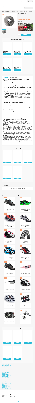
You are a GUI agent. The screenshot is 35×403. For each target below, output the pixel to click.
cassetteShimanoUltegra (6, 383)
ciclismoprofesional (5, 367)
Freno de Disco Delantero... (25, 321)
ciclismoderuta (4, 366)
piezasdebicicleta (5, 368)
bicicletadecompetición (6, 379)
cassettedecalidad (5, 376)
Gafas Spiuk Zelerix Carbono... (9, 289)
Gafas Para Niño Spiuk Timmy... (25, 273)
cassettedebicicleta (5, 372)
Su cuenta (4, 393)
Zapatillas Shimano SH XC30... (25, 225)
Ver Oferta (7, 54)
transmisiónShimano (5, 370)
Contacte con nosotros (6, 1)
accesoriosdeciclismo (5, 364)
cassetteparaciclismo (5, 385)
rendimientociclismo (5, 368)
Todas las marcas (12, 4)
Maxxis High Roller (25, 241)
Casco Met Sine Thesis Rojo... (9, 225)
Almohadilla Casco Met (25, 305)
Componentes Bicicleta (22, 4)
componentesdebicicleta (6, 365)
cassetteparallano (5, 387)
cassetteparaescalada (6, 386)
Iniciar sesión (4, 397)
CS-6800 (3, 384)
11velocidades (4, 371)
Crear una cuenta (4, 398)
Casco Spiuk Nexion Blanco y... (25, 289)
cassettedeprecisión (5, 377)
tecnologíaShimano (5, 378)
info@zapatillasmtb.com (14, 400)
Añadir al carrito (26, 34)
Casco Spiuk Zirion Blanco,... (9, 257)
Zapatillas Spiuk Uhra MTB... (25, 209)
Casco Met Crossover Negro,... (25, 257)
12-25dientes (4, 380)
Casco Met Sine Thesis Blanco (9, 305)
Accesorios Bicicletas (13, 5)
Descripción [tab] (6, 77)
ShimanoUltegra (5, 381)
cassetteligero (4, 373)
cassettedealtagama (5, 374)
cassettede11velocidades (6, 375)
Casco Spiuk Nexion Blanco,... (9, 241)
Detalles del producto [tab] (13, 77)
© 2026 (17, 401)
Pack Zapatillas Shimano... (10, 209)
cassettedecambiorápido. (6, 388)
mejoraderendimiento (6, 369)
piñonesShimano (5, 382)
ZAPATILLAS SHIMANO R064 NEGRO (9, 321)
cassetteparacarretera (6, 379)
